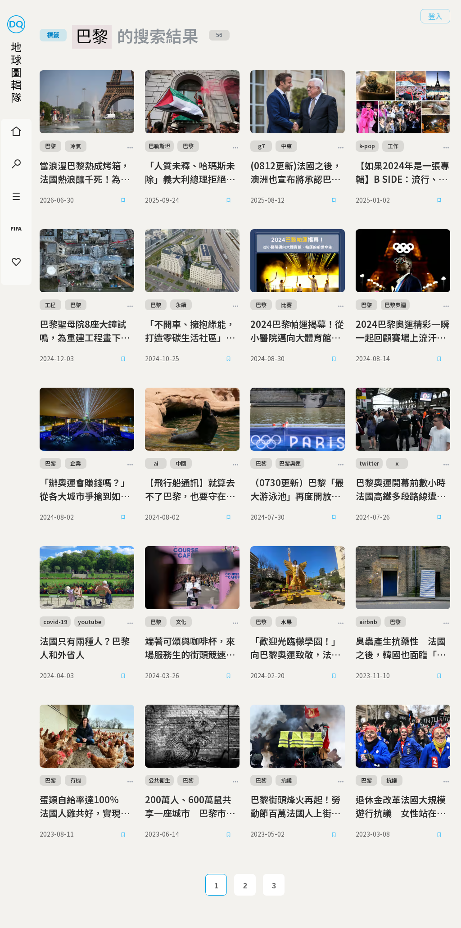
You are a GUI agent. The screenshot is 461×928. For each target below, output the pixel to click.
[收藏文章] (123, 200)
